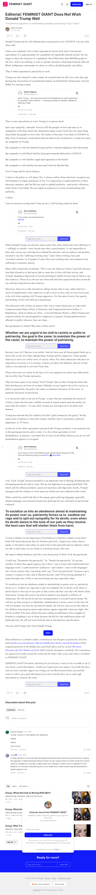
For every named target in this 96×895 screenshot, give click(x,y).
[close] (70, 802)
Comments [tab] (11, 710)
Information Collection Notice (47, 843)
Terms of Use (59, 840)
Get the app (59, 884)
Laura (13, 755)
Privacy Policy (65, 843)
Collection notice (64, 878)
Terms (54, 878)
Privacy (47, 878)
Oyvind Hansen (17, 732)
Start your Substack (42, 884)
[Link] (2, 336)
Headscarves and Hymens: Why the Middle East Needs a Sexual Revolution (45, 643)
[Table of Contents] (2, 447)
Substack (36, 890)
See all (10, 842)
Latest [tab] (14, 786)
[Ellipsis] (89, 731)
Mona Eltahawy (17, 28)
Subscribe (76, 4)
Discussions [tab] (23, 786)
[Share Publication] (67, 4)
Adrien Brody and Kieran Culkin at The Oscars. (24, 796)
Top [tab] (8, 786)
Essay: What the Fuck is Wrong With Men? (28, 793)
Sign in (89, 4)
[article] (48, 797)
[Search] (62, 4)
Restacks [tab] (20, 710)
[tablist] (15, 710)
